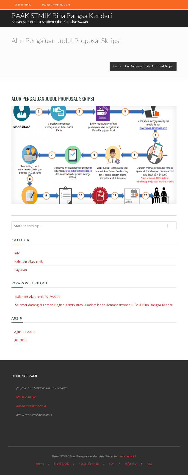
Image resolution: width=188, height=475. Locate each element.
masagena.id (127, 456)
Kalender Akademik (28, 261)
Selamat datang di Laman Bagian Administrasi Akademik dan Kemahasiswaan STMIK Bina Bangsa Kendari (94, 305)
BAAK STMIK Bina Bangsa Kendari (61, 15)
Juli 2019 (20, 340)
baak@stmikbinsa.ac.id (56, 4)
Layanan (20, 269)
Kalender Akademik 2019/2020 (37, 296)
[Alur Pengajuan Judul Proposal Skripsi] (94, 155)
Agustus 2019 (24, 331)
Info (17, 253)
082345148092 (23, 4)
